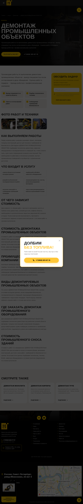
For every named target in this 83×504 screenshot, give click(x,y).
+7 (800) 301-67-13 (43, 260)
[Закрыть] (59, 240)
